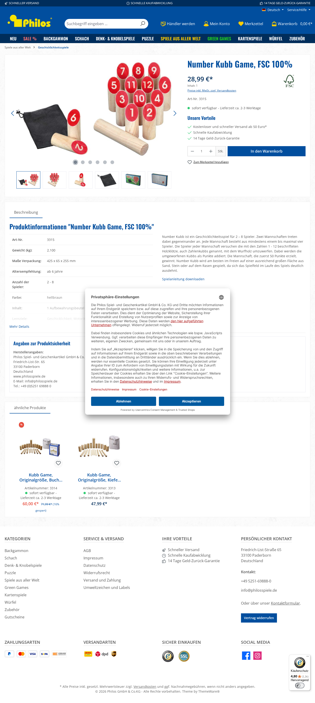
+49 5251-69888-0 (256, 581)
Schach (11, 558)
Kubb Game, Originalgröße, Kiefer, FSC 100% (99, 477)
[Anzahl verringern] (192, 151)
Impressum (93, 558)
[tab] (26, 212)
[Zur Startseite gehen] (30, 20)
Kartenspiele (16, 594)
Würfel (10, 602)
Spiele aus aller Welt (22, 580)
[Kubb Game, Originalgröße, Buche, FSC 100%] (41, 446)
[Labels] (294, 81)
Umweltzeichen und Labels (106, 587)
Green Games (17, 587)
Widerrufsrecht (96, 572)
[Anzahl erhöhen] (211, 151)
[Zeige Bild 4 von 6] (97, 162)
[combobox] (101, 24)
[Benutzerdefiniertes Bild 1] (168, 656)
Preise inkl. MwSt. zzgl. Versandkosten (211, 90)
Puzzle (10, 572)
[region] (94, 124)
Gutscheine (14, 617)
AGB (87, 550)
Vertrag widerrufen (259, 618)
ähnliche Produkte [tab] (30, 407)
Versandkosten (145, 686)
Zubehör (12, 609)
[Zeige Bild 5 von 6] (105, 162)
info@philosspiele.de (259, 590)
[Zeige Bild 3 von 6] (90, 162)
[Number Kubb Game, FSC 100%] (93, 108)
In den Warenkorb (266, 151)
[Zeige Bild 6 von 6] (112, 162)
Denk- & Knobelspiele (23, 565)
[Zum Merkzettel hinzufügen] (58, 463)
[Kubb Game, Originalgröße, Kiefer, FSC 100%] (99, 446)
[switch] (299, 685)
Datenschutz (94, 565)
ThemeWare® (209, 691)
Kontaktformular (285, 603)
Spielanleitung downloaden (183, 279)
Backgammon (16, 550)
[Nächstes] (174, 113)
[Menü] (307, 657)
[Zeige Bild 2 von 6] (83, 162)
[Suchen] (142, 24)
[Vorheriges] (12, 113)
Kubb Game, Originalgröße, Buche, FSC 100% (40, 477)
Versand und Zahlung (102, 580)
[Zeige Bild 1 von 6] (75, 162)
